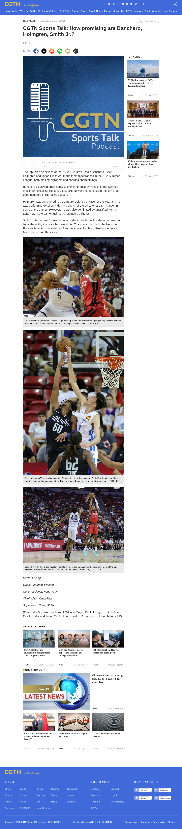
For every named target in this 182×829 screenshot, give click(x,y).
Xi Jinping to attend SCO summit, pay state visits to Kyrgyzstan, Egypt (140, 83)
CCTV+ (95, 808)
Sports (83, 11)
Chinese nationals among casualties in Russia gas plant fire (107, 678)
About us (172, 822)
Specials (156, 11)
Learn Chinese (170, 11)
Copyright (145, 822)
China (15, 11)
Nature (99, 11)
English (95, 789)
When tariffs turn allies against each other (73, 735)
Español (114, 789)
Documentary (136, 11)
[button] (27, 644)
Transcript (9, 808)
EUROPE (25, 808)
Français (95, 795)
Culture (75, 11)
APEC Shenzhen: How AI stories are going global (106, 651)
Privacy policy (159, 822)
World (22, 11)
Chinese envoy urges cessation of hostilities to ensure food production (142, 164)
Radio (148, 11)
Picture (107, 11)
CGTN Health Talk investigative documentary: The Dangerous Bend (37, 653)
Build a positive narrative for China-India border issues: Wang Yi (38, 736)
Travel (92, 11)
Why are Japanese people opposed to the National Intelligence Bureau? (71, 653)
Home (8, 11)
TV (127, 11)
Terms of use (131, 822)
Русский (95, 802)
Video (116, 11)
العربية (113, 795)
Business (43, 11)
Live (122, 11)
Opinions (53, 11)
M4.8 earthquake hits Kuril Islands (106, 735)
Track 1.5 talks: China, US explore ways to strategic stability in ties (141, 123)
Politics (33, 11)
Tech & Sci (65, 11)
